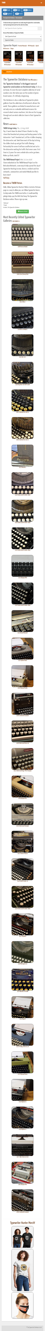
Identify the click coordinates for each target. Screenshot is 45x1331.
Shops (12, 48)
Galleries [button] (28, 10)
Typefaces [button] (8, 14)
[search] (22, 36)
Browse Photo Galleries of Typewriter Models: (13, 33)
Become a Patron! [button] (23, 211)
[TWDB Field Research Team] (22, 1305)
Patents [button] (19, 14)
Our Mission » (32, 80)
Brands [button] (7, 10)
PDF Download (7, 64)
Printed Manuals (22, 46)
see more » (15, 221)
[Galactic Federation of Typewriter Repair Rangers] (22, 1270)
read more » (13, 124)
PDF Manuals (31, 46)
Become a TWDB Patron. (12, 183)
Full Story (6, 178)
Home (4, 72)
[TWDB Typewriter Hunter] (22, 1237)
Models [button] (17, 10)
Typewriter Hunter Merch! (22, 1222)
